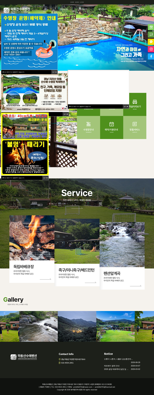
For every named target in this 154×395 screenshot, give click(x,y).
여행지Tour (121, 9)
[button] (74, 65)
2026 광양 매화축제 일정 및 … (116, 369)
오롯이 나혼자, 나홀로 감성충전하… (118, 359)
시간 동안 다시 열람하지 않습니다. (80, 106)
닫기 (65, 114)
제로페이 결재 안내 (111, 366)
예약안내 (102, 9)
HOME (72, 2)
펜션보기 (83, 9)
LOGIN (82, 2)
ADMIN (77, 2)
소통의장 (140, 9)
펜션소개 (64, 9)
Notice (108, 354)
